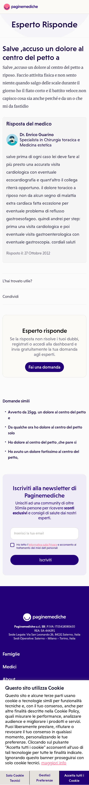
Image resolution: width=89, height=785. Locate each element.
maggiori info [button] (53, 762)
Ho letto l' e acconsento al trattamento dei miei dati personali (46, 546)
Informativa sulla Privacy (43, 544)
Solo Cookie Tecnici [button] (15, 777)
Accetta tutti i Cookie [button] (74, 777)
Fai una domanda (44, 367)
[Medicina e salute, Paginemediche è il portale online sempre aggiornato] (21, 7)
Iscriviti (45, 559)
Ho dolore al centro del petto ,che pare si (42, 442)
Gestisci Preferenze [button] (44, 777)
